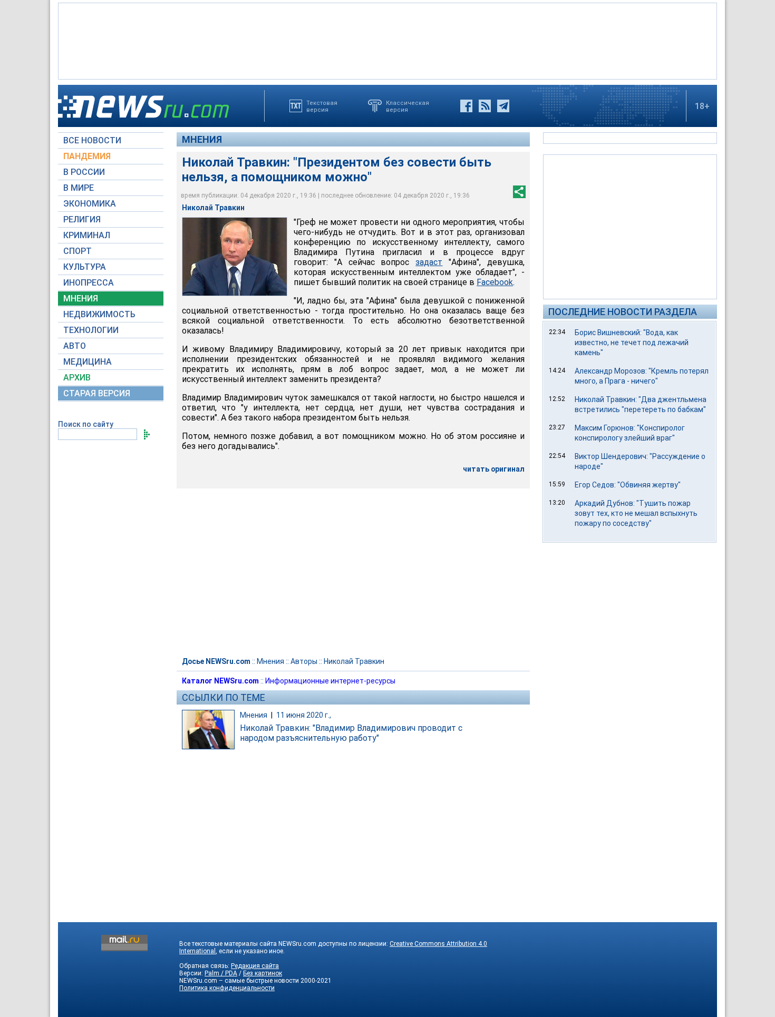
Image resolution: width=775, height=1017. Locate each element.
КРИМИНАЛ (86, 235)
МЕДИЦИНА (87, 362)
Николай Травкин (354, 661)
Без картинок (262, 973)
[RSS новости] (485, 106)
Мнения (202, 139)
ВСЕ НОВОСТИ (92, 140)
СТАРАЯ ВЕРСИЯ (96, 393)
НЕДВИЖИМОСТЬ (99, 314)
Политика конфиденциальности (227, 988)
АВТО (74, 346)
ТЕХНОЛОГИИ (91, 330)
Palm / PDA (221, 973)
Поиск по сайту (85, 424)
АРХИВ (77, 378)
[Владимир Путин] (234, 256)
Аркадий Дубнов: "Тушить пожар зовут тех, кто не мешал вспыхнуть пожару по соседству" (636, 513)
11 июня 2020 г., (303, 715)
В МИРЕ (78, 188)
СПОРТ (77, 251)
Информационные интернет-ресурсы (330, 681)
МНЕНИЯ (80, 299)
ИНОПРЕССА (88, 283)
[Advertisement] (387, 40)
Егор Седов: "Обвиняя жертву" (628, 485)
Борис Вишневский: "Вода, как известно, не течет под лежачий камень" (632, 342)
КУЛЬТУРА (84, 267)
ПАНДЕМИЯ (87, 156)
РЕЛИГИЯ (82, 219)
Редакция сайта (255, 966)
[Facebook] (466, 106)
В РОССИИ (84, 172)
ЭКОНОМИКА (89, 204)
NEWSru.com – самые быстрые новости (239, 980)
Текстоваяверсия (321, 106)
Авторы (303, 661)
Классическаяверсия (407, 106)
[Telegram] (503, 106)
